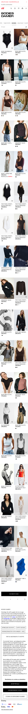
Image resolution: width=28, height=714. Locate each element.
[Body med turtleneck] (7, 131)
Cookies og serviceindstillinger (15, 696)
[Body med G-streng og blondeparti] (7, 443)
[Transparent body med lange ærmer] (7, 256)
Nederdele (7, 618)
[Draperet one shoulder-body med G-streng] (21, 566)
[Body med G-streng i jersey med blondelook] (7, 382)
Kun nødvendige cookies (15, 690)
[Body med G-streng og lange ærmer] (21, 161)
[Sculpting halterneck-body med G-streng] (7, 192)
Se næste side (14, 594)
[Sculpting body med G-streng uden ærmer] (21, 192)
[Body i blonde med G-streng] (7, 39)
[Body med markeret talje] (21, 320)
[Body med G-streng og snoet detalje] (21, 536)
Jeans (13, 616)
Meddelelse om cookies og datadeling (15, 679)
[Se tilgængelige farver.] (2, 55)
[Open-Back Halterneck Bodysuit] (21, 474)
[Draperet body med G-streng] (21, 131)
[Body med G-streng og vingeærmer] (21, 70)
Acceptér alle (15, 684)
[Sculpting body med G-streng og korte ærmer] (21, 224)
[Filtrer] (26, 27)
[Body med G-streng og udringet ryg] (21, 39)
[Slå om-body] (7, 413)
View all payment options (7, 709)
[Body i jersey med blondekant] (7, 161)
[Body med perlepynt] (7, 504)
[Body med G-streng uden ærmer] (21, 413)
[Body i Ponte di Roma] (7, 474)
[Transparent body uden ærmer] (7, 536)
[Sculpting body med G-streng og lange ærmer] (21, 288)
